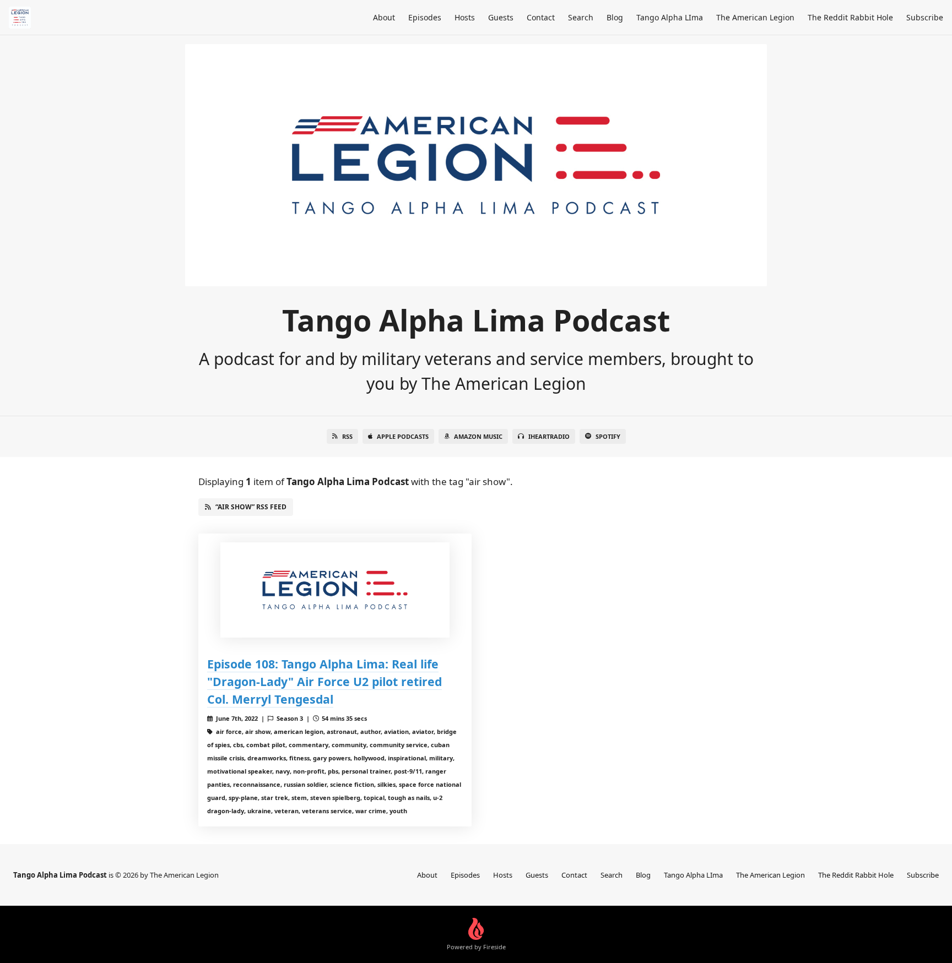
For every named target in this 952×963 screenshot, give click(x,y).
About (384, 17)
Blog (615, 17)
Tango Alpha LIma (669, 17)
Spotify (608, 436)
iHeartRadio (549, 436)
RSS (347, 436)
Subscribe (924, 17)
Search (580, 17)
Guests (500, 17)
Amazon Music (478, 436)
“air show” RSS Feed (250, 507)
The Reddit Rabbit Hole (850, 17)
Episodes (424, 17)
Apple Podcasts (403, 436)
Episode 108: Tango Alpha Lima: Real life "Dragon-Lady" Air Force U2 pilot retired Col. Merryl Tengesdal (324, 681)
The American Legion (755, 17)
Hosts (465, 17)
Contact (541, 17)
